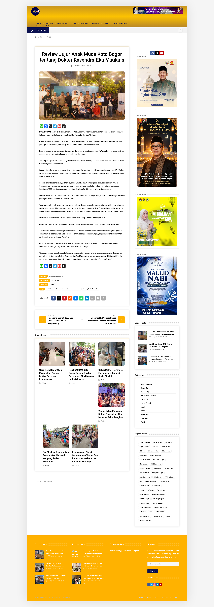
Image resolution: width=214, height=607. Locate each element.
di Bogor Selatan (153, 451)
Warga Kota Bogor (145, 520)
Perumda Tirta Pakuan (147, 490)
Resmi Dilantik (144, 503)
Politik (52, 284)
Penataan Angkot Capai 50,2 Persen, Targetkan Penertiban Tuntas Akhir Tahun (161, 359)
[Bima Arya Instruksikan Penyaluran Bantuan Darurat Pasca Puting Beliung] (76, 554)
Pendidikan (145, 414)
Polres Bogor (161, 490)
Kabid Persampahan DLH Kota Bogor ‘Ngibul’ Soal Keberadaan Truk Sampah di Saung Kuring (162, 334)
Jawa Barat (157, 468)
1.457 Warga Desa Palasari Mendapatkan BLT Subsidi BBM (92, 578)
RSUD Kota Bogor (157, 503)
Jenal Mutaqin (168, 468)
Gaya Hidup (145, 392)
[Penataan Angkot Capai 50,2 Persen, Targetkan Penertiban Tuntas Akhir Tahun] (142, 360)
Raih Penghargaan (158, 499)
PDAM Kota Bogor (151, 481)
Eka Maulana (66, 289)
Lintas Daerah (146, 403)
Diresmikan (143, 455)
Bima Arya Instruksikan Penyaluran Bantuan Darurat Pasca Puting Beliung (93, 553)
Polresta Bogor (144, 494)
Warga (168, 516)
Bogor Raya (145, 388)
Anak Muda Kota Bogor (53, 289)
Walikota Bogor (158, 516)
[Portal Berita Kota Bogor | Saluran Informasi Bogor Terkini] (35, 11)
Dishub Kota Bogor (156, 455)
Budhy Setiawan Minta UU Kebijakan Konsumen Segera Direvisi (93, 566)
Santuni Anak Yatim (160, 507)
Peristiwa (144, 418)
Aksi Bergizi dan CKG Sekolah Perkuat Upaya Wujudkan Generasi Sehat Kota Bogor (161, 347)
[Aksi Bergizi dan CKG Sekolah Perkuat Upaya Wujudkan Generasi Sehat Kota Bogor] (142, 348)
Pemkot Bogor (144, 486)
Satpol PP (143, 512)
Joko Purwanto (144, 473)
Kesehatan (145, 399)
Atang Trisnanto (145, 442)
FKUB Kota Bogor (156, 464)
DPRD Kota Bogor (158, 459)
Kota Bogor (157, 477)
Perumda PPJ (156, 486)
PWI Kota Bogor (144, 499)
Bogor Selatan (144, 446)
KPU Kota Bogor (169, 477)
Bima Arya (169, 442)
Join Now (153, 571)
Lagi (141, 481)
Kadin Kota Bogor (145, 477)
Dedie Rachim (165, 446)
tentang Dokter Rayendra (90, 289)
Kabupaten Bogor (157, 473)
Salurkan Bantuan (145, 507)
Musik (143, 407)
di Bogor (142, 451)
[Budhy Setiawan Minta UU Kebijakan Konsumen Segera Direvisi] (76, 567)
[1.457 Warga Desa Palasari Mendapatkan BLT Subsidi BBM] (76, 579)
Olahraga (144, 411)
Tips (150, 512)
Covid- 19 (155, 446)
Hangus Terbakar (145, 468)
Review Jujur (76, 289)
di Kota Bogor (166, 451)
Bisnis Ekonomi (146, 384)
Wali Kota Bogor (145, 516)
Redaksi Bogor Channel (56, 276)
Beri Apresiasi (157, 442)
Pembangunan (164, 481)
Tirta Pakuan (159, 512)
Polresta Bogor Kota (158, 494)
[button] (180, 30)
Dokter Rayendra (145, 459)
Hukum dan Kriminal (148, 396)
